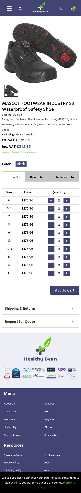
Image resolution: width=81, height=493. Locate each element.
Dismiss (40, 487)
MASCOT (63, 119)
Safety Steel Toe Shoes (44, 124)
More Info (69, 482)
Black (21, 164)
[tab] (13, 176)
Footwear (21, 119)
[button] (64, 290)
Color (6, 164)
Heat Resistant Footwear (42, 119)
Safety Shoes (21, 124)
